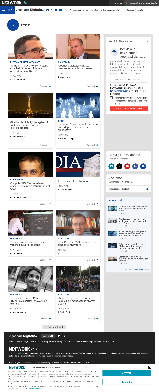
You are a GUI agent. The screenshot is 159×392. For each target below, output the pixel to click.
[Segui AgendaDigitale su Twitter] (64, 336)
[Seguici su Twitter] (119, 166)
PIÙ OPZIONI (127, 382)
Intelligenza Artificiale (133, 10)
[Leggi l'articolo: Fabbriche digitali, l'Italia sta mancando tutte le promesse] (78, 62)
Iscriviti (129, 109)
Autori (19, 341)
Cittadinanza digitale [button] (110, 10)
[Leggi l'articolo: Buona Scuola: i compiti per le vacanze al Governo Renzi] (30, 236)
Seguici (46, 336)
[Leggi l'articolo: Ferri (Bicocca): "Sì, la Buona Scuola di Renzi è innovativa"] (78, 236)
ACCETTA (126, 373)
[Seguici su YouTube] (127, 166)
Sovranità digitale (91, 10)
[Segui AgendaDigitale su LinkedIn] (58, 336)
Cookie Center (109, 341)
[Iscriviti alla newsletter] (143, 166)
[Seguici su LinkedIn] (111, 166)
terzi (119, 104)
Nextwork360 (14, 353)
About (11, 341)
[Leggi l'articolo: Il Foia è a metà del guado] (78, 179)
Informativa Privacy (119, 91)
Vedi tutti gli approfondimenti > (137, 269)
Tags (26, 341)
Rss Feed (35, 341)
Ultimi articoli (75, 10)
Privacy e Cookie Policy (52, 341)
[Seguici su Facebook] (135, 166)
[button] (7, 10)
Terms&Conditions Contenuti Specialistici (83, 341)
